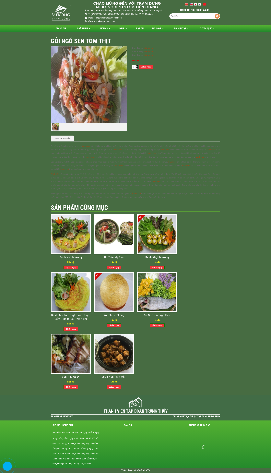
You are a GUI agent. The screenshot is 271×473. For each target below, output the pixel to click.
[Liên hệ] (6, 468)
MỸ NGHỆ (156, 28)
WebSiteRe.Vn (143, 470)
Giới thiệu (82, 28)
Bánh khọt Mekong (157, 257)
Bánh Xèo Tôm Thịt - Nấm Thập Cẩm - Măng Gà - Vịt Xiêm (70, 317)
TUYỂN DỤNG (206, 28)
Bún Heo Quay (70, 376)
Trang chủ (61, 28)
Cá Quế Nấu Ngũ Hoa (157, 315)
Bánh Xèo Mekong (71, 257)
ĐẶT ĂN (140, 28)
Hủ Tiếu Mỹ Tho (114, 257)
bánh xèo (148, 48)
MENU (122, 28)
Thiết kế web (127, 470)
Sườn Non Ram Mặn (114, 376)
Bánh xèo (165, 149)
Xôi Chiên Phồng (114, 315)
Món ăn (104, 28)
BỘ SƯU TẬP (180, 28)
